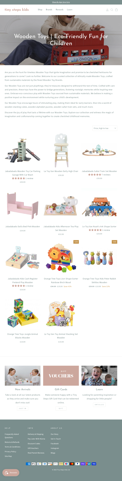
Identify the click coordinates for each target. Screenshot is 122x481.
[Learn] (99, 376)
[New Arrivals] (23, 376)
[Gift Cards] (61, 376)
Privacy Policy (10, 451)
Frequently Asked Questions (12, 436)
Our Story (54, 434)
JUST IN (22, 408)
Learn (69, 10)
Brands (49, 10)
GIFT (61, 408)
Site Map (8, 456)
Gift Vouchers (33, 448)
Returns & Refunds (12, 442)
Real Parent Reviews (36, 453)
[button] (18, 178)
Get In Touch (56, 439)
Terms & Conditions (12, 446)
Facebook (55, 443)
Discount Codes (34, 443)
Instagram (55, 448)
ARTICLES (99, 405)
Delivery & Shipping (35, 434)
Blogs (53, 453)
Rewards (59, 10)
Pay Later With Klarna (36, 439)
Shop (40, 10)
